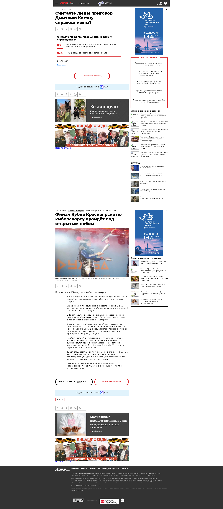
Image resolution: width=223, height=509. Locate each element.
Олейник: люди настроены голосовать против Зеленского (151, 197)
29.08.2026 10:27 (61, 211)
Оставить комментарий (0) (92, 76)
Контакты (75, 469)
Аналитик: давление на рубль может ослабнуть (153, 182)
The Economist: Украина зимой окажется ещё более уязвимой (151, 174)
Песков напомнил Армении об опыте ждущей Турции (153, 190)
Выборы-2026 (95, 469)
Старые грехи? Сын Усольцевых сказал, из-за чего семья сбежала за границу (154, 116)
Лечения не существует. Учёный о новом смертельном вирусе (153, 285)
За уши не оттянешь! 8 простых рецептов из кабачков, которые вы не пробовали (154, 278)
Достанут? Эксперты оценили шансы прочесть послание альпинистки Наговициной (154, 154)
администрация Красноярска (66, 280)
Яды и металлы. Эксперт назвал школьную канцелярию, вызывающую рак (152, 301)
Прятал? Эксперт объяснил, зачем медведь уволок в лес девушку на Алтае (153, 146)
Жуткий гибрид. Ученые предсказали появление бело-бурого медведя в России (154, 123)
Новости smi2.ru (63, 148)
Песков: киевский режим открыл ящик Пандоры (152, 167)
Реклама (84, 469)
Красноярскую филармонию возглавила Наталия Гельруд (149, 83)
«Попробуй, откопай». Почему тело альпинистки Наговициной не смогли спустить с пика (153, 263)
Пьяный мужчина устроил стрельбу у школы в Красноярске (149, 101)
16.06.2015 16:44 (66, 9)
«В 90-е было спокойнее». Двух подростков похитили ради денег (153, 293)
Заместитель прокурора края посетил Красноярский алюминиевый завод (149, 73)
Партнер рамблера (91, 500)
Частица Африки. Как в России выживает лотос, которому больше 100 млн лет (153, 270)
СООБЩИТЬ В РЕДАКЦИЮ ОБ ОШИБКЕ (115, 469)
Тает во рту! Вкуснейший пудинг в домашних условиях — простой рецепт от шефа (153, 139)
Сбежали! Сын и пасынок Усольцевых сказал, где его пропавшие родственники (154, 131)
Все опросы (61, 65)
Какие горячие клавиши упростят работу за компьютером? (149, 64)
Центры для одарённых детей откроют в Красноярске (149, 92)
